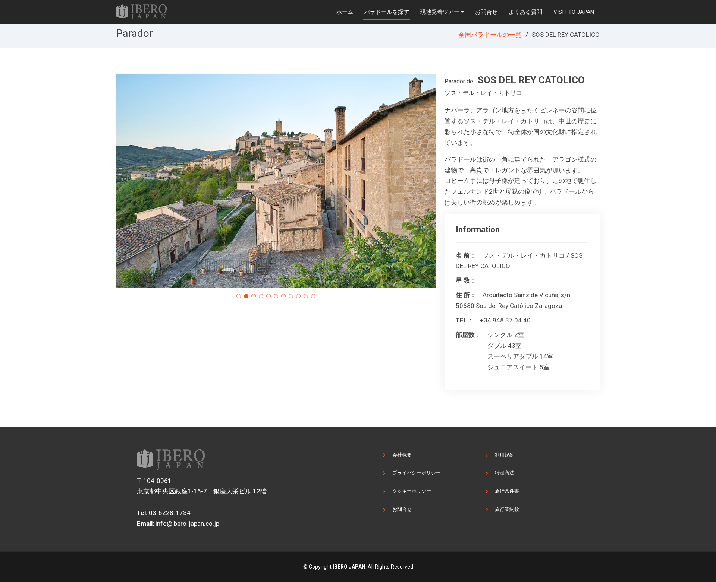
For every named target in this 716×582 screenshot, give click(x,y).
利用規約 (504, 454)
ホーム (344, 12)
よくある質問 (525, 12)
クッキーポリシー (411, 491)
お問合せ (486, 12)
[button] (238, 296)
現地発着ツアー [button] (439, 12)
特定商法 (504, 472)
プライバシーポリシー (416, 472)
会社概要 (402, 454)
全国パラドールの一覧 (490, 34)
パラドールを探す (386, 12)
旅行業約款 (507, 509)
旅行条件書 (507, 491)
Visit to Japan (573, 12)
